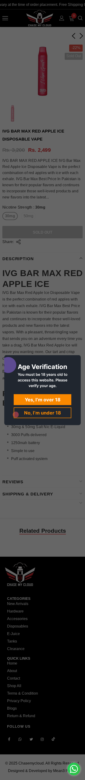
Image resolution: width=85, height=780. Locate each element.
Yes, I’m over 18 (42, 399)
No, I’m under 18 (42, 412)
